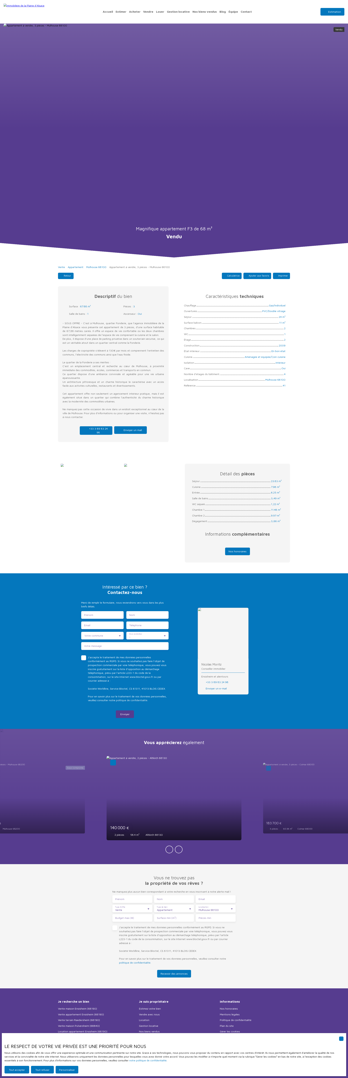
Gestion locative (178, 11)
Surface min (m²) (166, 917)
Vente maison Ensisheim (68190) (77, 1008)
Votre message (93, 645)
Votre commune (93, 635)
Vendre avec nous (149, 1014)
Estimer (121, 11)
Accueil (108, 11)
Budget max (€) (124, 917)
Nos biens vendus (204, 11)
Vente (61, 267)
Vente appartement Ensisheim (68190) (81, 1014)
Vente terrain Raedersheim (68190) (79, 1020)
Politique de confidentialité (235, 1020)
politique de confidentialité (131, 700)
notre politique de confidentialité (148, 1060)
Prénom (88, 614)
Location (144, 1020)
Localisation (203, 907)
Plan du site (227, 1025)
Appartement (75, 267)
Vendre (148, 11)
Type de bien (162, 907)
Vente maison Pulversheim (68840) (79, 1025)
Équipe (233, 11)
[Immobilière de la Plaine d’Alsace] (24, 12)
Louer (160, 11)
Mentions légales (230, 1014)
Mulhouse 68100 (96, 267)
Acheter (134, 11)
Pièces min (205, 917)
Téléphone (135, 625)
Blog (222, 11)
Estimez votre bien (150, 1008)
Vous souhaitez (135, 634)
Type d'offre (120, 907)
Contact (246, 11)
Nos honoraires (229, 1008)
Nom (132, 614)
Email (87, 625)
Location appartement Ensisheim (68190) (82, 1031)
